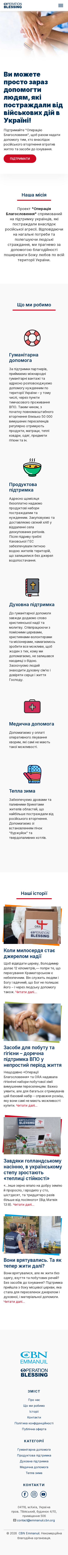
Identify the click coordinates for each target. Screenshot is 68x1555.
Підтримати (20, 158)
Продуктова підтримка (34, 1455)
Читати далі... (26, 992)
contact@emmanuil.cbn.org (36, 1520)
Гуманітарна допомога (34, 1449)
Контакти (34, 1417)
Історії (34, 1411)
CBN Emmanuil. (29, 1533)
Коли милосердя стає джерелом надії (29, 953)
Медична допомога (34, 1467)
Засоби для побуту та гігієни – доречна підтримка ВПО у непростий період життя (33, 1056)
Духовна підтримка (34, 1461)
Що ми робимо (34, 1405)
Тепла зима (34, 1473)
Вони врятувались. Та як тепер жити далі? (32, 1263)
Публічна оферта (34, 1429)
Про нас (34, 1400)
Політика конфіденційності (34, 1423)
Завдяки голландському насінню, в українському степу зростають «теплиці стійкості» (33, 1169)
